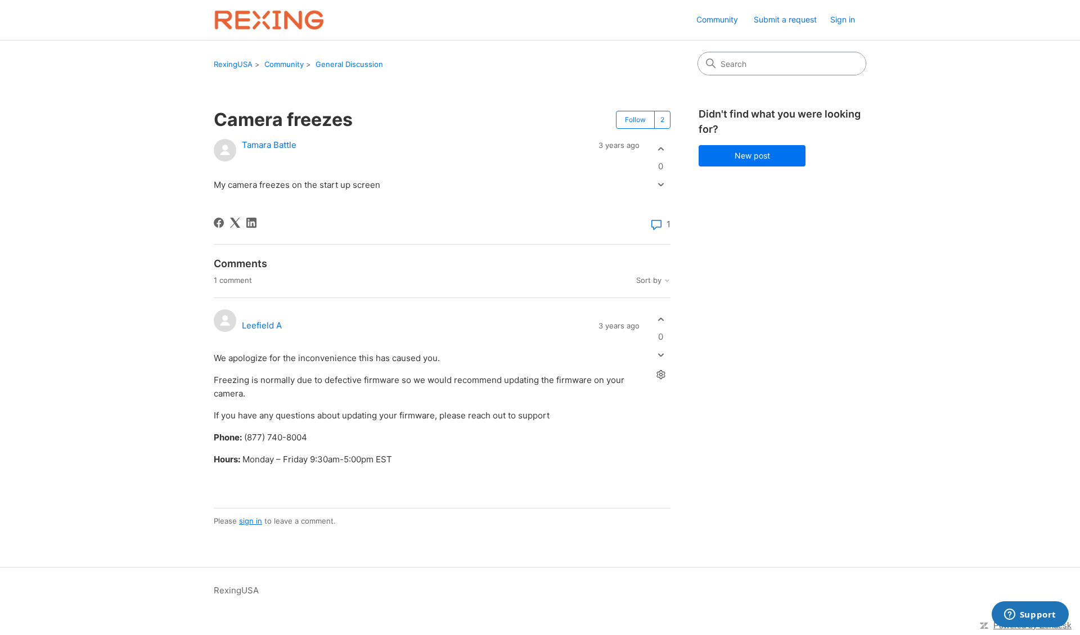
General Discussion (349, 64)
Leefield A (262, 325)
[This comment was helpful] (660, 319)
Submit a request (785, 19)
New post (752, 155)
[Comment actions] (660, 375)
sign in (250, 520)
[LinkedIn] (251, 223)
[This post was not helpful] (660, 185)
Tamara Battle (269, 144)
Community (717, 19)
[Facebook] (219, 223)
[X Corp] (235, 223)
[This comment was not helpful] (660, 355)
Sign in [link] (842, 19)
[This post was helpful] (660, 149)
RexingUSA (233, 64)
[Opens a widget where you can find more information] (1030, 615)
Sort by (650, 280)
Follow (635, 119)
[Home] (269, 20)
